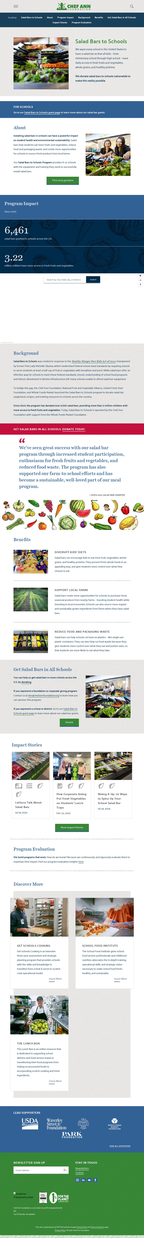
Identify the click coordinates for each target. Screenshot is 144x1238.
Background (84, 17)
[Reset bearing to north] (140, 284)
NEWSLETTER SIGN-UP (29, 1162)
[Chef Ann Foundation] (25, 1197)
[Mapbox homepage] (7, 341)
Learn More (55, 979)
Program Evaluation (81, 22)
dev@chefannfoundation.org (43, 695)
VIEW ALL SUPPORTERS (120, 1146)
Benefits (99, 17)
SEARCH (93, 279)
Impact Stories (60, 22)
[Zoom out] (140, 280)
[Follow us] (77, 1180)
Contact (79, 1172)
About (50, 17)
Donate (69, 722)
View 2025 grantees (62, 180)
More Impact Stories (72, 827)
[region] (72, 308)
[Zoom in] (140, 275)
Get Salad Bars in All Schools (122, 17)
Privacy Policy (81, 1227)
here (81, 861)
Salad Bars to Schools (31, 17)
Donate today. (74, 429)
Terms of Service (97, 1227)
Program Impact (65, 17)
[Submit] (65, 1170)
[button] (15, 6)
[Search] (132, 6)
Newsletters (82, 1168)
